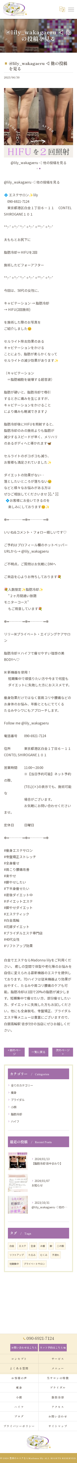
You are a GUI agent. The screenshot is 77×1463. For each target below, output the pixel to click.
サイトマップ (57, 1426)
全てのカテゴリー (22, 1085)
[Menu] (70, 9)
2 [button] (39, 168)
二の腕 (60, 1245)
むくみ (43, 1254)
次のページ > (63, 1052)
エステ (22, 1245)
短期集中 (14, 1263)
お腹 (42, 1245)
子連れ (55, 1254)
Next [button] (69, 129)
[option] (38, 127)
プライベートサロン (34, 1263)
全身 (33, 1245)
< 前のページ (14, 1052)
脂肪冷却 (16, 1114)
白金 (11, 1245)
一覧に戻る (38, 1052)
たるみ (32, 1254)
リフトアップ (16, 1254)
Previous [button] (8, 129)
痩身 (13, 1092)
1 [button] (37, 168)
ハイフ (15, 1121)
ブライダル (17, 1099)
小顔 (13, 1107)
